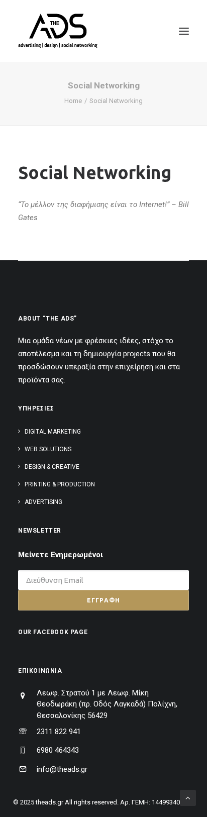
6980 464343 (58, 750)
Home (73, 101)
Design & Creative (52, 466)
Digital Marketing (53, 431)
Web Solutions (48, 449)
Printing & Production (60, 484)
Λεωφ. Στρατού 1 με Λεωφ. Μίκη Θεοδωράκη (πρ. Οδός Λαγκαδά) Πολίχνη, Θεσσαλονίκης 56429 (107, 704)
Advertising (43, 501)
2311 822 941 (59, 731)
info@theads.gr (62, 769)
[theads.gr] (57, 31)
